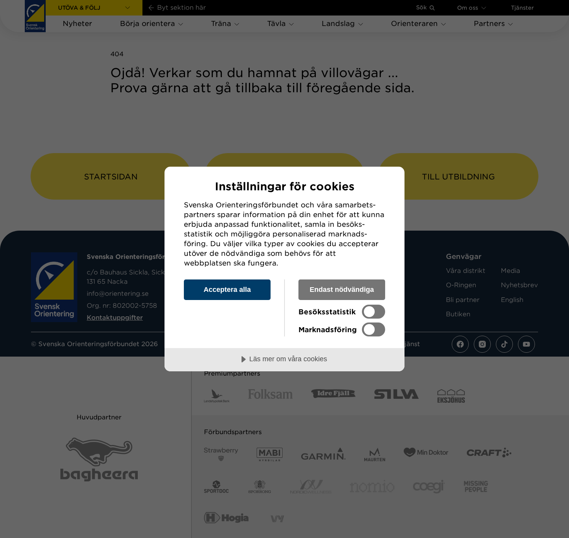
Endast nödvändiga (342, 289)
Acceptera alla (227, 289)
